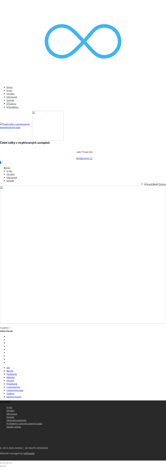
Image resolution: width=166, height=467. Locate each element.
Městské (10, 377)
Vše (8, 367)
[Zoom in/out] (10, 462)
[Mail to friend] (7, 352)
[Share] (4, 462)
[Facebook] (7, 339)
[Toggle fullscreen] (7, 462)
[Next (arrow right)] (4, 466)
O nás (9, 90)
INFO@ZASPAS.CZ (84, 158)
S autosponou (13, 387)
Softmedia (29, 453)
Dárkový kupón (13, 396)
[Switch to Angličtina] (12, 107)
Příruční (10, 380)
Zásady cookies (13, 426)
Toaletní (10, 393)
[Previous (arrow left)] (1, 466)
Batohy (9, 370)
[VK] (7, 342)
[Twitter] (7, 336)
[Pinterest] (7, 346)
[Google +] (7, 349)
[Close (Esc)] (1, 462)
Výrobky (10, 93)
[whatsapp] (7, 359)
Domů (9, 87)
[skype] (7, 362)
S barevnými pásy (15, 390)
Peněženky (11, 374)
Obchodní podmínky (16, 420)
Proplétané (11, 383)
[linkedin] (7, 355)
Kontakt (10, 100)
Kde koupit (11, 97)
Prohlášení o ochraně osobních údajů (24, 423)
